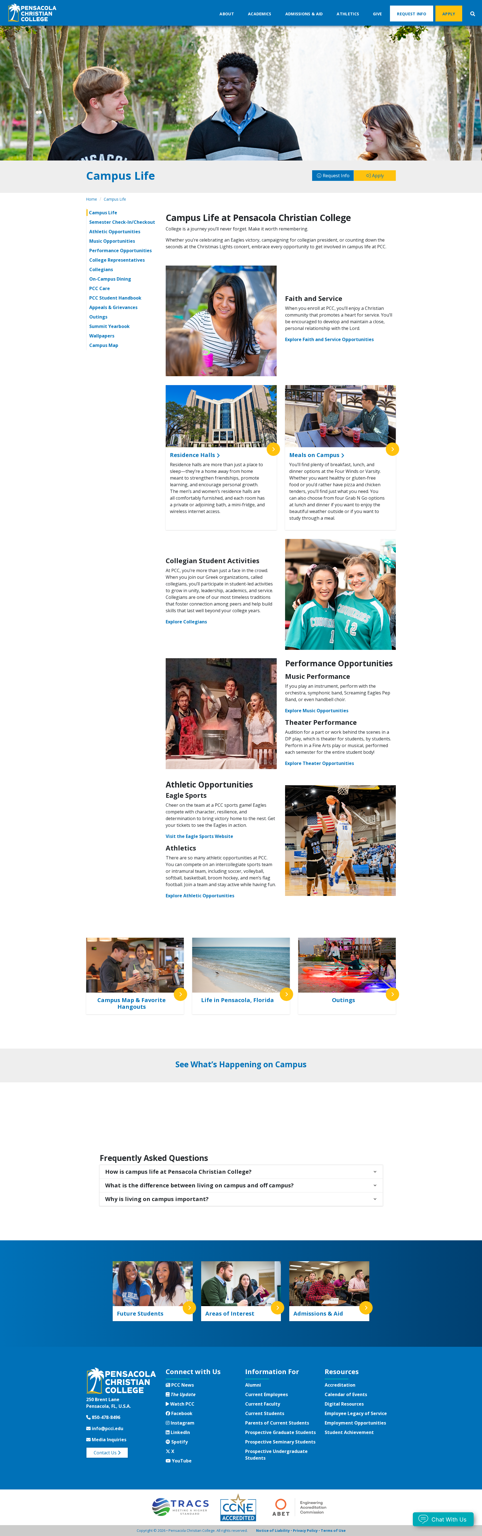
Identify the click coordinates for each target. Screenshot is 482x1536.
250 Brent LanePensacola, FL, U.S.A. (108, 1402)
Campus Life (115, 199)
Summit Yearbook (109, 326)
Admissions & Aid (304, 13)
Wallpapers (101, 336)
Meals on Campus (314, 455)
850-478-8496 (105, 1417)
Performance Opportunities (120, 250)
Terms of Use (333, 1530)
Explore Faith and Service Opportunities (329, 339)
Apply (448, 13)
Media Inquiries (108, 1440)
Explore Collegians (186, 622)
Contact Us (106, 1453)
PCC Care (99, 288)
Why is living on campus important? (157, 1199)
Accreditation (340, 1385)
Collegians (101, 269)
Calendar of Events (346, 1394)
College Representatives (117, 260)
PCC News (182, 1385)
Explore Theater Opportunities (319, 763)
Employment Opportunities (355, 1423)
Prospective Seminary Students (280, 1442)
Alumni (253, 1385)
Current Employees (266, 1394)
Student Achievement (349, 1432)
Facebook (181, 1413)
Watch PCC (181, 1404)
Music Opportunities (112, 241)
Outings (98, 317)
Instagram (181, 1423)
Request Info (411, 13)
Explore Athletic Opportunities (200, 896)
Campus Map (103, 345)
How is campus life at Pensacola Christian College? (178, 1171)
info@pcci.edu (107, 1428)
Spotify (179, 1442)
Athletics (348, 13)
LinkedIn (179, 1432)
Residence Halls (192, 455)
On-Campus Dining (110, 279)
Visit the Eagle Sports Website (199, 836)
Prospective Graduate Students (280, 1432)
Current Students (264, 1413)
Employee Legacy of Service (356, 1413)
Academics (259, 13)
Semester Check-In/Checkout (122, 222)
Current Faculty (262, 1404)
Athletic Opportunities (114, 232)
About (227, 13)
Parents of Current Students (277, 1423)
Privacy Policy (305, 1530)
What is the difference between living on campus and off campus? (199, 1185)
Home (91, 199)
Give (377, 13)
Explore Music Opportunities (316, 711)
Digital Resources (344, 1404)
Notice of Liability (273, 1530)
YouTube (181, 1461)
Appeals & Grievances (113, 307)
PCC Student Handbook (115, 298)
